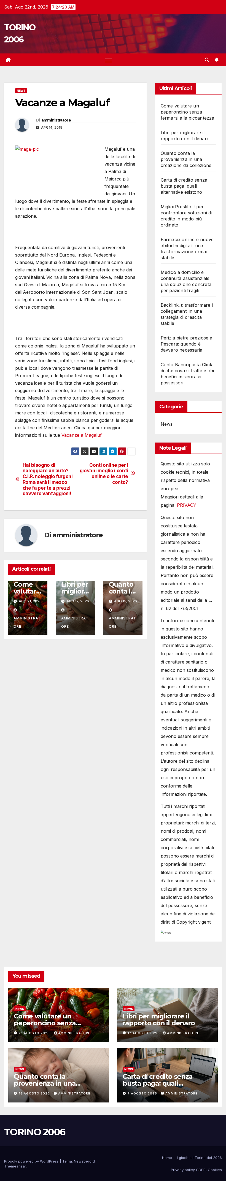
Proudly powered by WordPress (32, 1161)
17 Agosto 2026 (144, 1033)
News (21, 90)
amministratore (56, 120)
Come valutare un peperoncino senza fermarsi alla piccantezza (187, 112)
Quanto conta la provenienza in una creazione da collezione (186, 159)
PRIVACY (186, 505)
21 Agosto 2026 (35, 1033)
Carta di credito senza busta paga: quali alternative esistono (184, 186)
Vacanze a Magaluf (81, 435)
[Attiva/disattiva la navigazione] (108, 60)
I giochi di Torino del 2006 (199, 1157)
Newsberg (83, 1161)
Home (167, 1157)
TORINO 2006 (34, 1132)
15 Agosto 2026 (35, 1093)
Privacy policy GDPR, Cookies (196, 1169)
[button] (207, 60)
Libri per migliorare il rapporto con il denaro (159, 1019)
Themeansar (15, 1166)
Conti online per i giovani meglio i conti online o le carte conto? (104, 473)
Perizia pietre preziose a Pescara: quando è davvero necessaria (186, 344)
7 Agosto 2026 (143, 1093)
